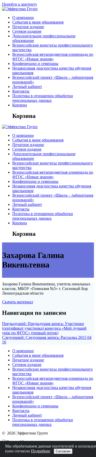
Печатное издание (28, 27)
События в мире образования (37, 22)
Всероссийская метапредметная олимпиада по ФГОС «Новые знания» (52, 56)
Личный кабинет (27, 86)
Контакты (20, 91)
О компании (23, 17)
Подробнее (40, 451)
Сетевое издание (26, 31)
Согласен (63, 451)
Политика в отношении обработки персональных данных (42, 98)
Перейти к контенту (19, 4)
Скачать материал (17, 302)
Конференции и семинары (35, 63)
